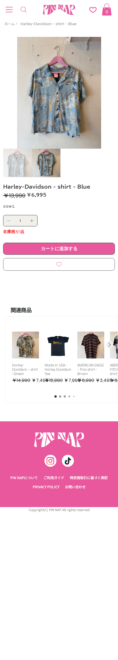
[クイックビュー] (25, 345)
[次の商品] (109, 344)
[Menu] (9, 10)
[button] (107, 9)
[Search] (24, 10)
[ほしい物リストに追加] (59, 264)
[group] (65, 359)
